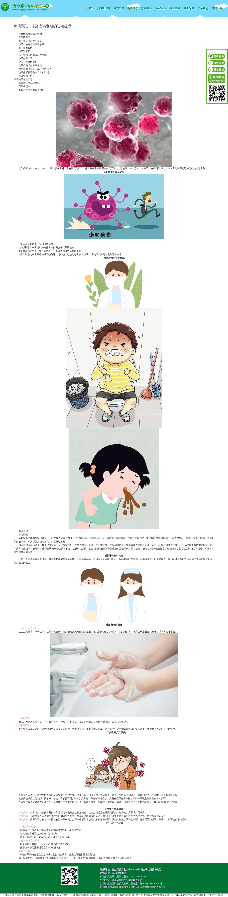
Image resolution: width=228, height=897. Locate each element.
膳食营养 (174, 8)
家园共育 (146, 8)
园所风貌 (104, 8)
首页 (91, 8)
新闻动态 (132, 8)
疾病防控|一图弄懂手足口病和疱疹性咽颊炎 (45, 858)
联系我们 (202, 8)
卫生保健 (188, 8)
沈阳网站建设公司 (133, 880)
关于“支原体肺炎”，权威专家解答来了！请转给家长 (105, 858)
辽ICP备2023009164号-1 (152, 883)
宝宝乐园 (160, 8)
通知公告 (118, 8)
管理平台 (216, 8)
